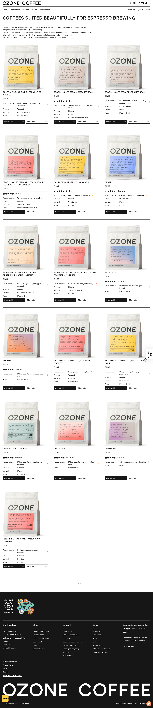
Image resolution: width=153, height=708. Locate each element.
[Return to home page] (22, 3)
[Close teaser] (145, 359)
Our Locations (44, 10)
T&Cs (5, 668)
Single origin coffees (41, 631)
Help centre (67, 631)
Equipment (37, 642)
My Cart (140, 10)
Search (147, 10)
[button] (149, 354)
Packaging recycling (71, 649)
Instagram (97, 631)
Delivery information (71, 645)
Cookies (6, 672)
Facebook (97, 635)
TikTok (95, 638)
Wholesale (26, 10)
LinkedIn (96, 642)
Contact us (67, 638)
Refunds (66, 652)
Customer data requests (72, 642)
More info (31, 121)
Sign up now (129, 646)
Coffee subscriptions (41, 638)
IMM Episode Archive (101, 649)
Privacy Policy (8, 665)
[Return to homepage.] (76, 690)
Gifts (35, 645)
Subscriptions (14, 10)
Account (131, 10)
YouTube (96, 645)
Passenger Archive (100, 652)
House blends (38, 635)
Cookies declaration (71, 635)
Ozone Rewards (39, 649)
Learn (34, 10)
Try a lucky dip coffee (142, 703)
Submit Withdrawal (12, 675)
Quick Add (8, 121)
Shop (5, 10)
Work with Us (68, 656)
